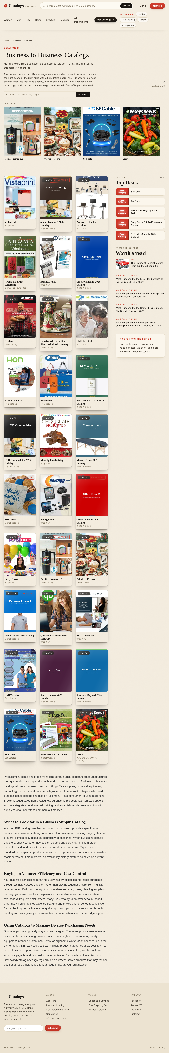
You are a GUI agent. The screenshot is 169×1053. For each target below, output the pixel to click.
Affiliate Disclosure (56, 1018)
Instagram (136, 1009)
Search (126, 5)
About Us (51, 1000)
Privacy (161, 1047)
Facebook (136, 1000)
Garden (143, 19)
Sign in (143, 5)
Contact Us (52, 1014)
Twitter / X (136, 1005)
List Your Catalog (55, 1005)
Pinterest (135, 1014)
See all (162, 177)
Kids (28, 20)
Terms (152, 1047)
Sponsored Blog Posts (57, 1009)
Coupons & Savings (98, 1000)
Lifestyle (50, 20)
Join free (157, 5)
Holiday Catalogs (97, 1009)
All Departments (81, 20)
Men (19, 20)
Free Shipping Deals (99, 1005)
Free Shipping (128, 19)
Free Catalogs (104, 19)
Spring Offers (128, 25)
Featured (64, 20)
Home (38, 20)
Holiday (141, 14)
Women (8, 20)
